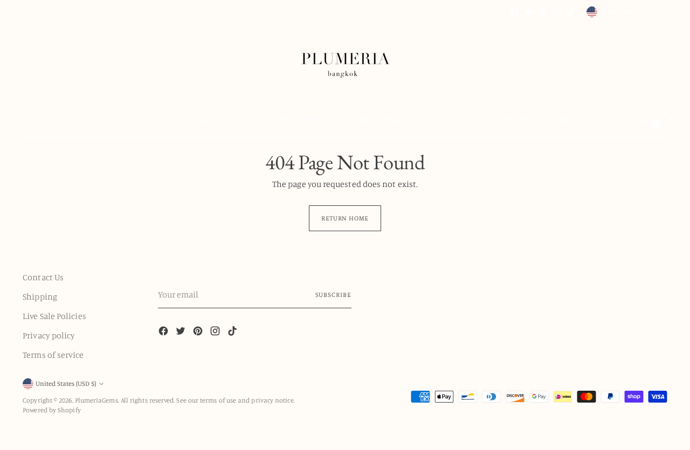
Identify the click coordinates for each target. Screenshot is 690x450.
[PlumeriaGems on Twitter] (529, 12)
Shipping (40, 296)
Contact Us (43, 277)
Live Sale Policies (54, 315)
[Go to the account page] (639, 119)
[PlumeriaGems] (345, 60)
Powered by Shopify (51, 410)
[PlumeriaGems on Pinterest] (543, 12)
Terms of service (53, 354)
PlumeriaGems (96, 400)
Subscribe (333, 294)
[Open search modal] (28, 119)
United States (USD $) (629, 12)
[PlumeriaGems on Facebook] (515, 12)
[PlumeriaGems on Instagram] (557, 12)
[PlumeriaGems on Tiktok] (571, 12)
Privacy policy (49, 335)
